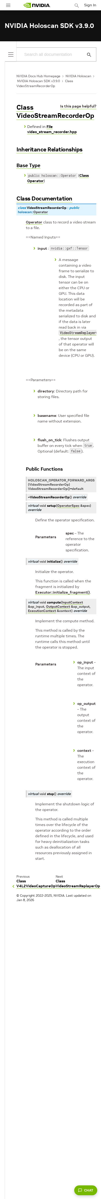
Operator (34, 222)
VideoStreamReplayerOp (80, 332)
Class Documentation (44, 198)
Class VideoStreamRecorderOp (55, 111)
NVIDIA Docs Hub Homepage (38, 76)
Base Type (28, 165)
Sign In (90, 5)
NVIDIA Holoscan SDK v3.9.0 (38, 81)
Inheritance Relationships (49, 149)
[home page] (36, 5)
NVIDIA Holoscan (78, 76)
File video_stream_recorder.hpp (52, 129)
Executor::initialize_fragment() (62, 592)
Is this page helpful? (78, 106)
